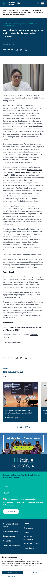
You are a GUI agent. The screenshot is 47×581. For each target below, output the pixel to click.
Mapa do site (29, 548)
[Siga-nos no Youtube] (23, 466)
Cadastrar (11, 511)
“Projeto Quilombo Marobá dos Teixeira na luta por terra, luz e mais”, (22, 172)
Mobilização (25, 10)
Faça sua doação (23, 447)
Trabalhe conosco (11, 546)
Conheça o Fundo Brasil (11, 525)
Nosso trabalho (13, 10)
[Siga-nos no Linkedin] (33, 466)
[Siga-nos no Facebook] (14, 466)
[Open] (42, 3)
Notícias (15, 12)
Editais (26, 524)
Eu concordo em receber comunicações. (20, 499)
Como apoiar (9, 536)
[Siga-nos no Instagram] (19, 466)
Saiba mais (7, 377)
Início (4, 10)
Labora (26, 532)
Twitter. (6, 337)
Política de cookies (31, 544)
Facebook (34, 335)
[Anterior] (17, 427)
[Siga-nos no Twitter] (28, 466)
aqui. (19, 342)
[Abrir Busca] (38, 3)
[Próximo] (30, 427)
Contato (7, 541)
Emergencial (28, 528)
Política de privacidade (28, 538)
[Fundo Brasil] (11, 3)
